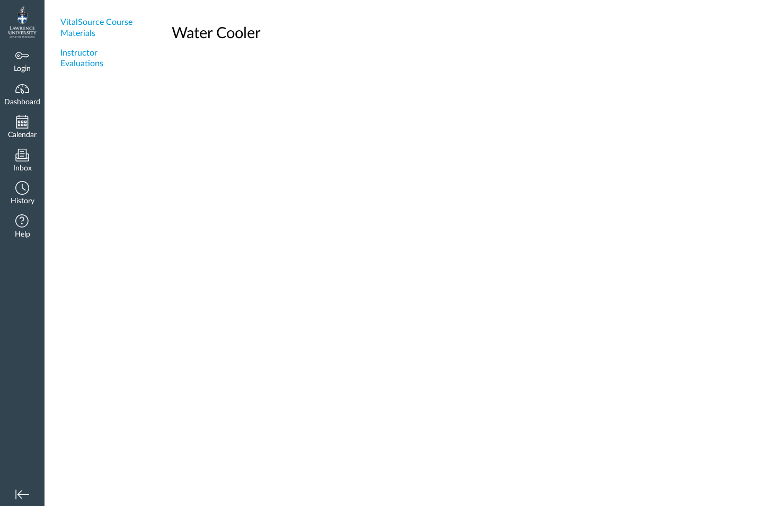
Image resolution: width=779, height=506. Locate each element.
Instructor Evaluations (81, 58)
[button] (22, 194)
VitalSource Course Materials (96, 28)
